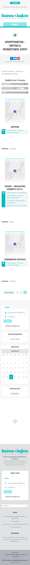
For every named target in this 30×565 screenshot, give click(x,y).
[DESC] (27, 93)
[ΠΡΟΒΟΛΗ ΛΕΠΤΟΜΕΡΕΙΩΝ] (15, 100)
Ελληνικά (15, 3)
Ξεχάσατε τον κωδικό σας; (12, 326)
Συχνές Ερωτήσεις (15, 527)
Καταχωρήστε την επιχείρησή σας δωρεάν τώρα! (15, 524)
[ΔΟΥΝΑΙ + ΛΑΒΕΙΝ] (15, 16)
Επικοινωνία (15, 521)
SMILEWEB (17, 560)
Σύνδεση (7, 307)
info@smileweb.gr (15, 541)
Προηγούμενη (9, 293)
